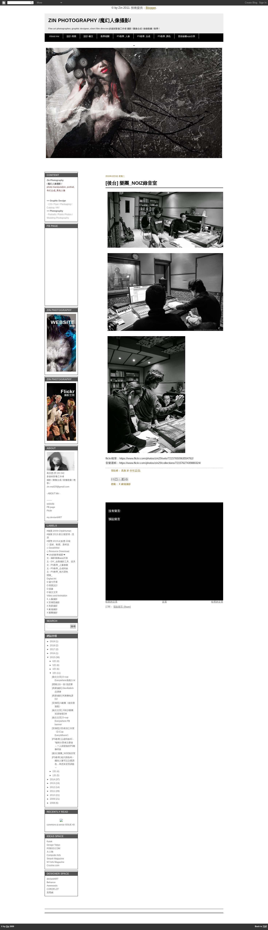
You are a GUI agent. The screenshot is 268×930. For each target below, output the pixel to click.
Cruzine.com (53, 865)
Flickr (49, 510)
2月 (55, 771)
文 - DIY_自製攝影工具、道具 (61, 561)
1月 (55, 775)
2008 (53, 803)
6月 (55, 661)
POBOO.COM (53, 848)
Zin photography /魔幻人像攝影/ (89, 20)
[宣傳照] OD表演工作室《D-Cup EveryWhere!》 (63, 731)
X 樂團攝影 (52, 612)
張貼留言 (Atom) (122, 606)
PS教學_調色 (164, 36)
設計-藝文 (88, 36)
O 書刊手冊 (52, 582)
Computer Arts (54, 855)
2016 (53, 653)
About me (54, 36)
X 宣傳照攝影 (53, 602)
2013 (53, 783)
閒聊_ (49, 575)
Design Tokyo (53, 845)
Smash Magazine (55, 858)
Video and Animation (57, 595)
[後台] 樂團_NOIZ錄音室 (63, 753)
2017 (53, 649)
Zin (7, 926)
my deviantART (54, 517)
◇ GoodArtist (53, 548)
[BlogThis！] (116, 479)
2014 (53, 779)
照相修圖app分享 (186, 36)
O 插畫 (50, 589)
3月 (55, 673)
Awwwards (52, 885)
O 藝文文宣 (52, 592)
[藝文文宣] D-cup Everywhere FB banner (61, 720)
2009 (53, 799)
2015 (53, 657)
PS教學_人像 (123, 36)
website (50, 504)
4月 (55, 669)
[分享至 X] (119, 479)
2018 (53, 645)
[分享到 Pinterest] (126, 479)
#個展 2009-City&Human (59, 531)
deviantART (52, 879)
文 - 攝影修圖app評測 (57, 558)
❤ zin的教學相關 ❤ (56, 555)
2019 (53, 641)
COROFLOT (53, 889)
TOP (265, 926)
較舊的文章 (217, 601)
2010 (53, 795)
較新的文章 (111, 601)
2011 (53, 791)
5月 (55, 665)
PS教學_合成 (143, 36)
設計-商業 (71, 36)
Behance (51, 882)
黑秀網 (50, 892)
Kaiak (49, 841)
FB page (51, 507)
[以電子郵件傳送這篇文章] (112, 479)
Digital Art (51, 578)
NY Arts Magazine (55, 862)
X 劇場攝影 (52, 609)
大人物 (50, 851)
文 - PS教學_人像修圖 (57, 565)
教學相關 (105, 36)
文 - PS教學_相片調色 (57, 571)
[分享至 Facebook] (123, 479)
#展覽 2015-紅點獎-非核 (58, 541)
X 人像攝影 (52, 599)
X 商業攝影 (52, 606)
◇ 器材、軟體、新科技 (58, 544)
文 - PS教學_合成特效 (57, 568)
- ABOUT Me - (53, 493)
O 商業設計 (52, 585)
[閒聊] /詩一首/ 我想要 (62, 684)
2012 (53, 787)
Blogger (151, 7)
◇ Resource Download (58, 551)
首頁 (164, 601)
